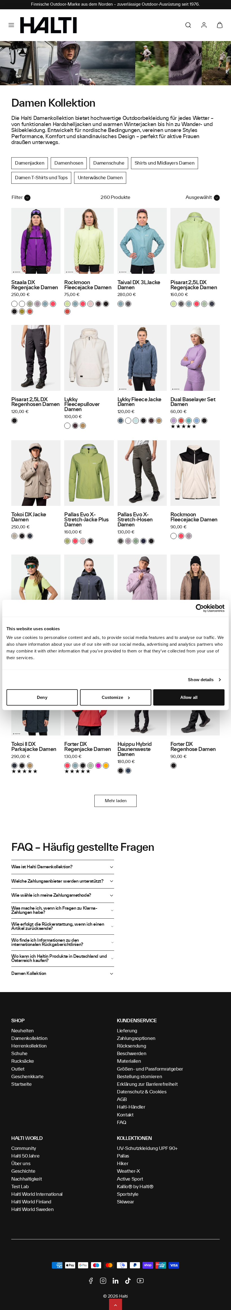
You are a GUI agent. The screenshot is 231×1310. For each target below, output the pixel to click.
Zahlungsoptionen (136, 1038)
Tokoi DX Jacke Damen (28, 517)
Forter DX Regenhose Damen (193, 747)
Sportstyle (128, 1194)
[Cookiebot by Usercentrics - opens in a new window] (200, 608)
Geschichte (23, 1171)
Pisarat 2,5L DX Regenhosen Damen (35, 402)
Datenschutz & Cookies (141, 1092)
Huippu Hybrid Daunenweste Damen (134, 749)
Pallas (123, 1156)
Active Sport (130, 1179)
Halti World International (37, 1194)
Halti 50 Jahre (25, 1156)
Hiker (122, 1163)
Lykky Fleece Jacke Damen (139, 402)
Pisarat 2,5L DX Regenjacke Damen (193, 285)
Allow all (188, 697)
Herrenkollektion (29, 1046)
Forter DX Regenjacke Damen (87, 747)
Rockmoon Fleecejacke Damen (87, 285)
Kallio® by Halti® (135, 1187)
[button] (11, 25)
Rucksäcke (22, 1061)
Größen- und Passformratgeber (150, 1069)
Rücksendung (131, 1046)
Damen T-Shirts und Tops (41, 178)
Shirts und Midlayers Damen (165, 163)
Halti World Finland (31, 1202)
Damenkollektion (29, 1038)
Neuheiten (22, 1031)
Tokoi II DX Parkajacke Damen (33, 747)
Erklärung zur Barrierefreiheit (147, 1084)
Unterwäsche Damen (100, 178)
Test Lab (19, 1187)
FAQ (121, 1122)
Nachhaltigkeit (26, 1179)
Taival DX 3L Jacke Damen (138, 285)
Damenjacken (29, 163)
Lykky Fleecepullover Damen (82, 404)
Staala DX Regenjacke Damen (34, 285)
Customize (112, 697)
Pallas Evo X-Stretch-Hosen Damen (135, 520)
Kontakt (125, 1115)
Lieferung (127, 1031)
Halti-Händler (131, 1107)
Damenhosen (68, 163)
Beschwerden (131, 1053)
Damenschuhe (108, 163)
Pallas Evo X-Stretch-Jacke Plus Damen (86, 520)
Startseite (21, 1084)
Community (23, 1148)
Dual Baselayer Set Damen (192, 402)
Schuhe (19, 1053)
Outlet (18, 1069)
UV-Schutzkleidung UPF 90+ (147, 1148)
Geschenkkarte (27, 1077)
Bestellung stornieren (139, 1077)
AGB (122, 1099)
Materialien (129, 1061)
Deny (42, 697)
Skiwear (125, 1202)
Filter (17, 197)
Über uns (20, 1163)
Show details (201, 679)
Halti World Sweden (32, 1209)
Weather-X (128, 1171)
